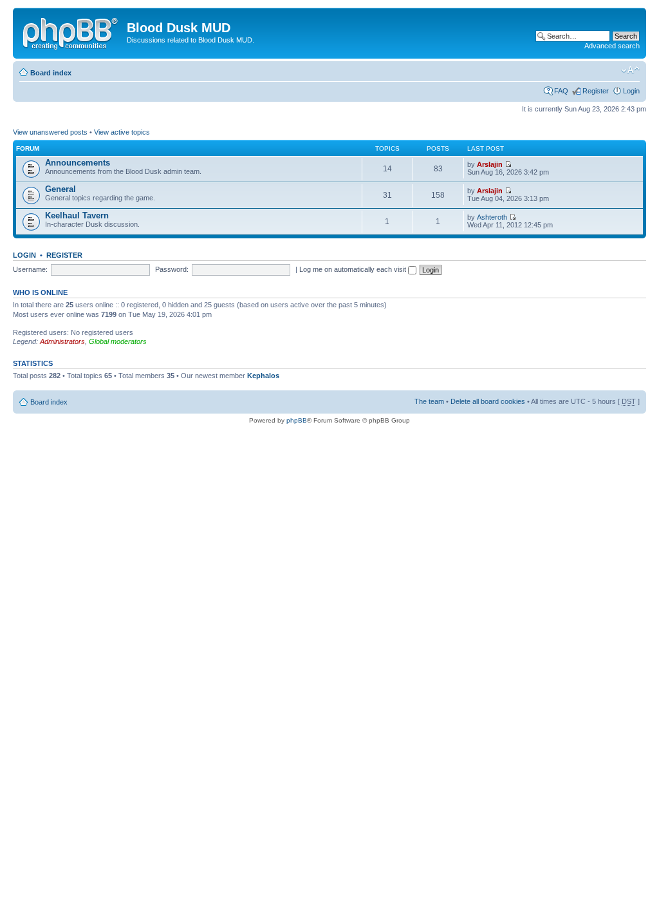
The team (429, 401)
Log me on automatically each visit (353, 269)
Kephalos (263, 375)
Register (595, 91)
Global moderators (118, 341)
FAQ (561, 91)
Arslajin (490, 164)
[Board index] (71, 31)
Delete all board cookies (487, 401)
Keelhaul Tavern (77, 215)
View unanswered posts (50, 132)
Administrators (62, 341)
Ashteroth (492, 217)
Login (631, 91)
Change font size (630, 70)
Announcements (77, 162)
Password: (172, 269)
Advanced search (612, 46)
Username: (30, 269)
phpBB (296, 420)
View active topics (122, 132)
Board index (50, 73)
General (60, 189)
